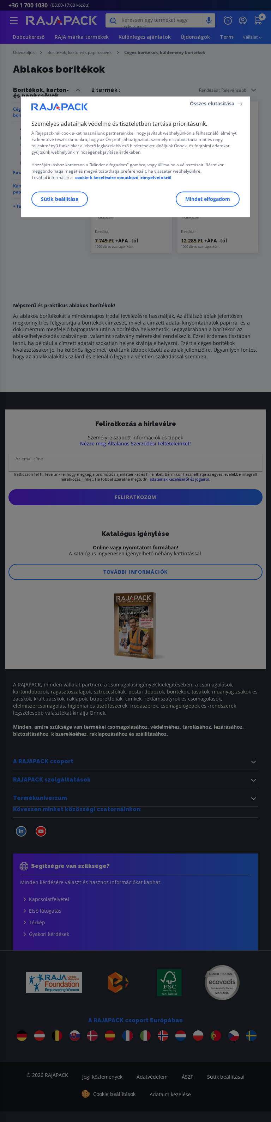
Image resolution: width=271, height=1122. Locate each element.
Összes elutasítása (212, 103)
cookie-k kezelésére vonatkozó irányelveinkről (123, 178)
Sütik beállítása (59, 199)
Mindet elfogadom (207, 199)
